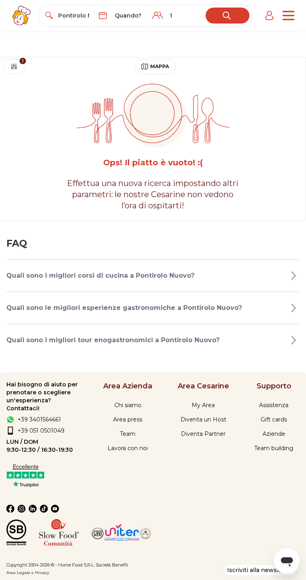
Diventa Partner (203, 433)
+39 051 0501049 (41, 430)
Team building (273, 448)
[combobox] (73, 16)
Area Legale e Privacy (27, 572)
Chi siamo (127, 405)
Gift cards (274, 419)
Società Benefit (112, 565)
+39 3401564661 (39, 419)
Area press (127, 419)
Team (127, 433)
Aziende (274, 433)
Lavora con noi (128, 448)
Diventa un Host (203, 419)
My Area (203, 405)
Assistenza (273, 405)
